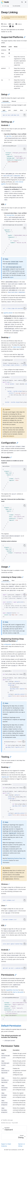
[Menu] (25, 2)
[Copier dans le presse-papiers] (24, 115)
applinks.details (8, 313)
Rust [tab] (13, 580)
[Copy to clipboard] (24, 148)
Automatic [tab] (6, 101)
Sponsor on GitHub (21, 1145)
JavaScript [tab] (6, 580)
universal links (10, 215)
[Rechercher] (22, 2)
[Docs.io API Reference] (13, 26)
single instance (17, 347)
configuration (7, 644)
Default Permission (11, 1025)
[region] (14, 159)
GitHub (5, 24)
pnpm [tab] (15, 110)
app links (8, 136)
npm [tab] (4, 110)
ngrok (11, 277)
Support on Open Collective (6, 1145)
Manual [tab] (14, 101)
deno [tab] (21, 110)
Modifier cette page (8, 1120)
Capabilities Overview (12, 990)
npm (13, 24)
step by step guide (18, 992)
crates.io (19, 24)
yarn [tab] (9, 110)
